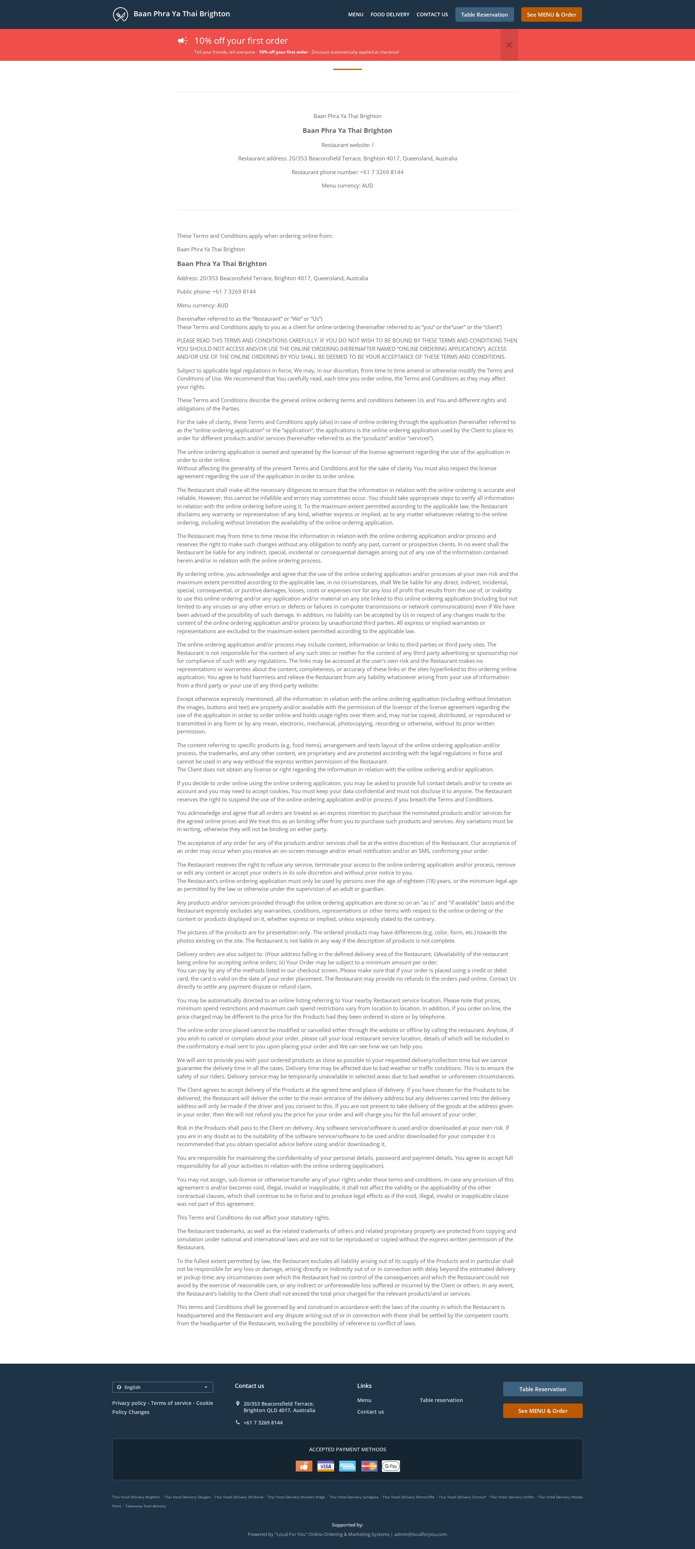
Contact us (432, 14)
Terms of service (171, 1402)
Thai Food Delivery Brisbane (239, 1496)
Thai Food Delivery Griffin (512, 1496)
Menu (355, 14)
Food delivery (390, 14)
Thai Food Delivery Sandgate (354, 1496)
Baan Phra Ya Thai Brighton (181, 13)
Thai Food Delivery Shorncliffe (408, 1496)
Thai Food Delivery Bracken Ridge (296, 1496)
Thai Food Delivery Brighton (136, 1496)
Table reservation (441, 1400)
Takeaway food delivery (145, 1505)
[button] (509, 45)
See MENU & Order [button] (551, 14)
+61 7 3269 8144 (263, 1422)
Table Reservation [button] (484, 14)
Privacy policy (129, 1402)
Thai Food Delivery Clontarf (462, 1496)
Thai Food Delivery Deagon (187, 1496)
